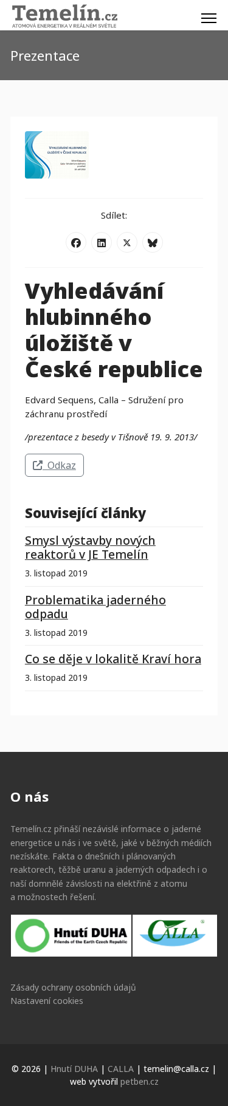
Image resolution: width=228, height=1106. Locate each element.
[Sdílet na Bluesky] (152, 242)
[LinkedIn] (101, 242)
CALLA (121, 1068)
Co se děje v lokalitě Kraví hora (113, 658)
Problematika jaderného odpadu (95, 607)
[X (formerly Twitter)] (127, 242)
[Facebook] (76, 242)
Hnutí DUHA (74, 1068)
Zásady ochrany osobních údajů (73, 987)
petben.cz (139, 1081)
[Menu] (208, 18)
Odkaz (59, 465)
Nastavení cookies (46, 1000)
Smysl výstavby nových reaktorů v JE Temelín (90, 547)
